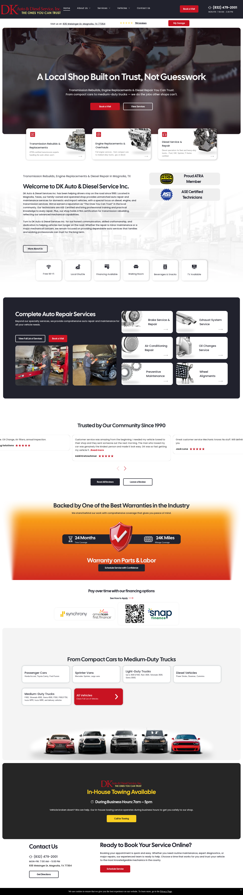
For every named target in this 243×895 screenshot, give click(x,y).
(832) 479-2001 (46, 856)
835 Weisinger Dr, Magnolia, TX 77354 (84, 23)
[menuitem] (67, 8)
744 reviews (141, 23)
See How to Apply (119, 598)
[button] (125, 468)
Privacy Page (166, 891)
